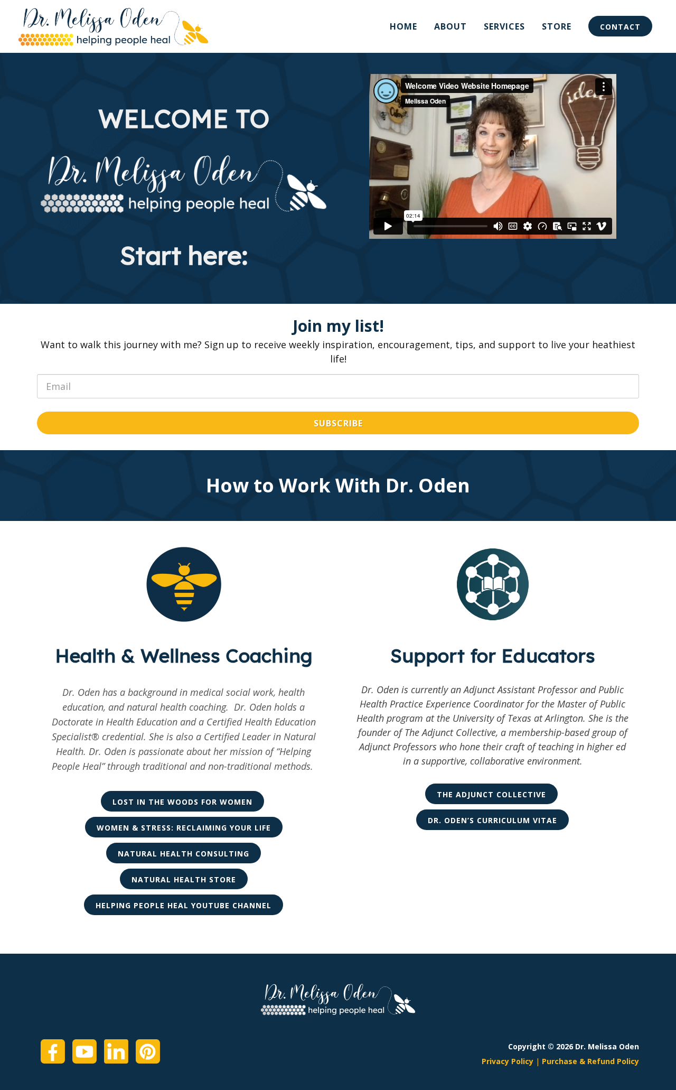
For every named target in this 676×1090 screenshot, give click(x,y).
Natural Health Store (184, 879)
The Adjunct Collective (491, 794)
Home (403, 26)
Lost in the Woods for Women (182, 802)
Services (504, 26)
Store (556, 26)
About (450, 26)
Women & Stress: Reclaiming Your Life (184, 828)
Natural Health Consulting (183, 854)
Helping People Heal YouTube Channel (183, 905)
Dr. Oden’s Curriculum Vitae (492, 820)
